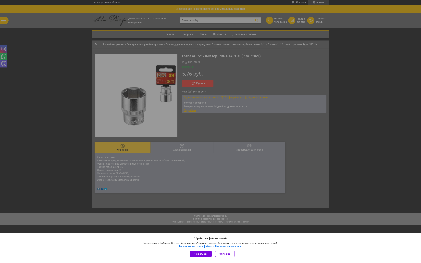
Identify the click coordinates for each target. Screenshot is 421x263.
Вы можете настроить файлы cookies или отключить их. (209, 246)
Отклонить (224, 254)
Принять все (201, 254)
